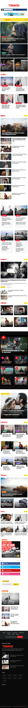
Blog (13, 634)
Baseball (3, 287)
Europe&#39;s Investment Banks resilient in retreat (20, 89)
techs (20, 678)
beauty (4, 491)
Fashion (3, 64)
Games (17, 240)
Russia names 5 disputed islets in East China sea (17, 655)
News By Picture (5, 393)
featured (4, 53)
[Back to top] (25, 705)
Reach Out (21, 633)
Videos (4, 678)
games (9, 678)
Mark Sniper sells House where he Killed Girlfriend (6, 106)
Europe (3, 37)
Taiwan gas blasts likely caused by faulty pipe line (17, 666)
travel (4, 681)
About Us (9, 633)
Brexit (17, 64)
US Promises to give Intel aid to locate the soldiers (21, 106)
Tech (3, 240)
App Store (15, 633)
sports (15, 678)
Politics (20, 675)
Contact (17, 634)
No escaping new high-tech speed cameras (15, 661)
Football (4, 215)
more (25, 115)
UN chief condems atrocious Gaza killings (6, 89)
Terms (9, 634)
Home (4, 633)
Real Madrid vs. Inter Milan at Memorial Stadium (15, 622)
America (18, 215)
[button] (2, 20)
